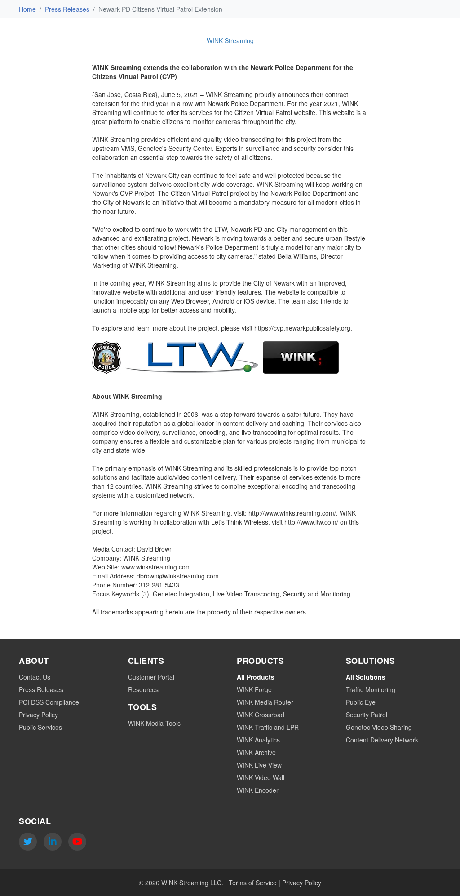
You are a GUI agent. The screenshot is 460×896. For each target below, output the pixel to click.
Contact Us (34, 676)
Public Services (40, 727)
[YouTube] (77, 842)
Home (27, 8)
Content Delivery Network (382, 739)
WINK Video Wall (260, 777)
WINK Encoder (258, 790)
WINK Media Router (265, 701)
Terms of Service (253, 882)
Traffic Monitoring (370, 689)
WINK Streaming (230, 40)
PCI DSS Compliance (49, 701)
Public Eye (361, 701)
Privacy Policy (38, 714)
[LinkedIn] (53, 842)
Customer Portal (151, 676)
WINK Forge (254, 689)
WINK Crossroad (260, 714)
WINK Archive (256, 752)
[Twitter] (28, 842)
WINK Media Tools (154, 723)
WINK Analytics (258, 739)
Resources (143, 689)
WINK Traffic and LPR (268, 727)
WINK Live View (259, 764)
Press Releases (67, 8)
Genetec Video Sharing (379, 727)
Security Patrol (366, 714)
